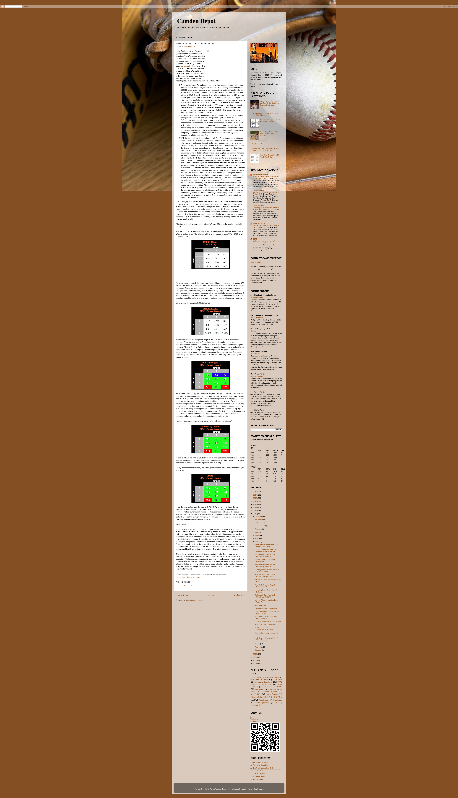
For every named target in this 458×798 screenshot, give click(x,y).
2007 (255, 663)
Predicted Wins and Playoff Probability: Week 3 (265, 565)
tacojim (244, 789)
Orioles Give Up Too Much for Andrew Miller (270, 121)
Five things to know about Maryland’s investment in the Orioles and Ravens (266, 209)
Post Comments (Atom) (195, 600)
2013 (255, 507)
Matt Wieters (187, 577)
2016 (255, 498)
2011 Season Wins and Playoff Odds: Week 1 (266, 617)
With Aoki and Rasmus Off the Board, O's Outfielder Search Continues (270, 103)
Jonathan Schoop (269, 691)
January (258, 650)
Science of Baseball (258, 697)
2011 (255, 514)
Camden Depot (196, 20)
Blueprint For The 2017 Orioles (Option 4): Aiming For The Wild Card (265, 149)
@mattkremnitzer (256, 318)
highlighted (185, 66)
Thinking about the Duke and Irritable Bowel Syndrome (265, 550)
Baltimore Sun (258, 206)
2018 (255, 492)
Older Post (239, 595)
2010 (255, 654)
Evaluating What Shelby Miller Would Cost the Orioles (269, 134)
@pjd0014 (254, 331)
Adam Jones (277, 680)
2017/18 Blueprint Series (271, 677)
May (257, 538)
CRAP (265, 687)
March (257, 644)
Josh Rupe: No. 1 (261, 605)
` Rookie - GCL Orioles (259, 762)
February (258, 647)
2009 (255, 657)
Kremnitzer (255, 694)
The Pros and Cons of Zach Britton (268, 621)
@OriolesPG (255, 354)
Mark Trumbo (272, 694)
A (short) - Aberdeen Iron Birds (261, 768)
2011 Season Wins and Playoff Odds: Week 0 (266, 639)
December (259, 516)
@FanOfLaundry (256, 376)
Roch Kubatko (259, 223)
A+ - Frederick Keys (257, 771)
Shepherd (196, 577)
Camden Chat (258, 190)
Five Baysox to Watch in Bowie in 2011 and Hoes (267, 570)
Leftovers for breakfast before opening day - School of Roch (266, 226)
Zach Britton (263, 700)
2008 (255, 660)
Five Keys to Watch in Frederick (266, 608)
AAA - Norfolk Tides (257, 776)
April (257, 542)
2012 (255, 511)
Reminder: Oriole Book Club (265, 625)
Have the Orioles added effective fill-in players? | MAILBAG (266, 177)
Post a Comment (185, 586)
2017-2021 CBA (255, 677)
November (259, 520)
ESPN (255, 239)
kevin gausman (262, 703)
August (258, 529)
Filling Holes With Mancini (260, 144)
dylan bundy (277, 700)
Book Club (266, 684)
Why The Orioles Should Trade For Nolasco (269, 156)
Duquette (273, 689)
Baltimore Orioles (256, 779)
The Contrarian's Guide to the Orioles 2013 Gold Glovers (266, 114)
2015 (255, 501)
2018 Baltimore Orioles (259, 680)
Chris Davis (276, 687)
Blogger (260, 789)
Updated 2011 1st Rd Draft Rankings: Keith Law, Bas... (266, 576)
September (259, 526)
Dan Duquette (260, 689)
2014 (255, 504)
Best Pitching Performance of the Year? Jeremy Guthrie (267, 629)
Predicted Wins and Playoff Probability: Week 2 (265, 586)
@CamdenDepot (256, 297)
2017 (255, 495)
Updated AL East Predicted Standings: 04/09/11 (265, 596)
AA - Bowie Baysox (257, 774)
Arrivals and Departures (263, 682)
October (258, 523)
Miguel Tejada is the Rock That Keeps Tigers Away (266, 545)
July (256, 532)
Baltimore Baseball (260, 175)
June (257, 535)
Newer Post (182, 595)
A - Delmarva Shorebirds (259, 765)
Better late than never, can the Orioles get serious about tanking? (266, 242)
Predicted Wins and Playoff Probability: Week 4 (265, 555)
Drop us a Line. (256, 262)
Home (211, 595)
